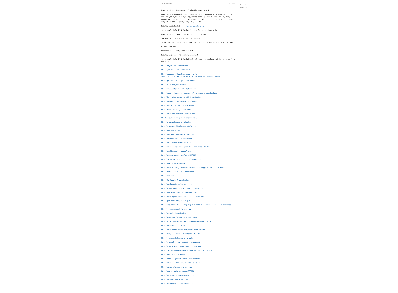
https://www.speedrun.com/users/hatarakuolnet (180, 263)
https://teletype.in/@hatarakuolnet (175, 180)
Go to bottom (244, 10)
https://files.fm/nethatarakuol (173, 225)
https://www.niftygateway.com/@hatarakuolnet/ (180, 242)
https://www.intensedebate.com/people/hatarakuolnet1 (183, 230)
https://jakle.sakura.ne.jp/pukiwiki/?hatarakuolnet (181, 97)
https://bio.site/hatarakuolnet (173, 130)
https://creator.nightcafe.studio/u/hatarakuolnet (180, 259)
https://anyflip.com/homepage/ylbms (176, 151)
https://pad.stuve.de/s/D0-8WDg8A (175, 201)
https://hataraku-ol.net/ (195, 26)
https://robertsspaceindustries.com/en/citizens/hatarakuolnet (186, 221)
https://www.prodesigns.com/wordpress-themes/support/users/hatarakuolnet (193, 167)
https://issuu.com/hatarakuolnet (174, 85)
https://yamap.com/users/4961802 (175, 279)
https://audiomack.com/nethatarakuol (176, 184)
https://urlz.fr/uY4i (168, 176)
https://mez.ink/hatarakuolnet (173, 163)
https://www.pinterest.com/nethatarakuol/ (178, 89)
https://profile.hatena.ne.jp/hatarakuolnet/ (178, 81)
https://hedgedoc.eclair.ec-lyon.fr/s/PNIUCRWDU (181, 234)
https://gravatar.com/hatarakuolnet (175, 70)
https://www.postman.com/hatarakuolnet (178, 114)
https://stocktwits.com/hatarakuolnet (176, 267)
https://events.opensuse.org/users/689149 (178, 155)
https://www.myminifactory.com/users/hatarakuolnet (182, 196)
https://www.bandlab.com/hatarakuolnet (177, 238)
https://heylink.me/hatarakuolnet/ (175, 66)
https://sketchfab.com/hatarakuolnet (176, 122)
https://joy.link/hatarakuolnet (173, 254)
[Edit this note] (236, 3)
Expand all (243, 4)
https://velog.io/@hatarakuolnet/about (177, 283)
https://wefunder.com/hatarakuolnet (176, 209)
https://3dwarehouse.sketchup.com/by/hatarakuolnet (183, 159)
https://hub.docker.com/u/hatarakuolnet (177, 105)
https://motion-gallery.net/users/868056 (177, 271)
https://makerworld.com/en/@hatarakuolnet (179, 192)
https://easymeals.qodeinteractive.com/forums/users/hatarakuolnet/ (189, 93)
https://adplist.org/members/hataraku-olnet (179, 217)
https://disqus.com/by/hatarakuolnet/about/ (179, 101)
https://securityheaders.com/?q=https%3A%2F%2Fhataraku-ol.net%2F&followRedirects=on (198, 205)
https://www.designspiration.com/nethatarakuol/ (181, 246)
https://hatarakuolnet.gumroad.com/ (176, 110)
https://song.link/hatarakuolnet (173, 213)
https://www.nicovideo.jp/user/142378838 (178, 126)
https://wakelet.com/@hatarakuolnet (176, 143)
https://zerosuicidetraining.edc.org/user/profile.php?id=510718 (186, 250)
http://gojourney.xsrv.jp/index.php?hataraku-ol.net (181, 118)
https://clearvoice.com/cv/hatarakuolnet (177, 275)
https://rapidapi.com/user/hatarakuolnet (177, 172)
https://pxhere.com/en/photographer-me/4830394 (182, 188)
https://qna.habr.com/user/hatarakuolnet (177, 134)
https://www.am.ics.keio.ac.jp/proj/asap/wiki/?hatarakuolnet (185, 147)
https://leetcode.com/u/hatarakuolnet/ (177, 138)
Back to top (243, 7)
